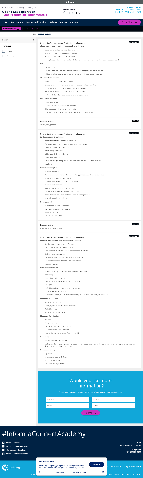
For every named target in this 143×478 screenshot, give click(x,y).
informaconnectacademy (16, 450)
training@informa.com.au (130, 445)
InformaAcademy (13, 442)
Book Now (127, 22)
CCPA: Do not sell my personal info (125, 466)
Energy (31, 7)
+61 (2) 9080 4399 (133, 452)
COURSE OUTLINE (31, 28)
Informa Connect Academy (13, 7)
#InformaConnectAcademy (44, 433)
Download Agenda (9, 29)
